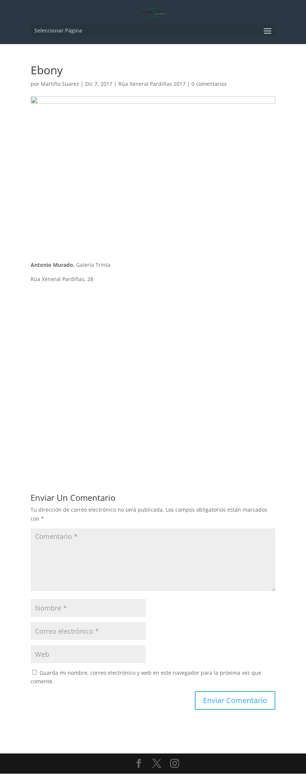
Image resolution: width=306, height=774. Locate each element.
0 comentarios (209, 83)
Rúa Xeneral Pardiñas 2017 (151, 83)
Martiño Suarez (60, 83)
